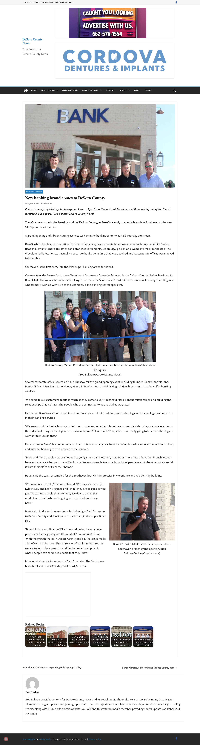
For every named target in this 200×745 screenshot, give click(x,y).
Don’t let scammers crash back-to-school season (52, 2)
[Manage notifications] (6, 739)
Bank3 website (75, 561)
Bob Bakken (47, 203)
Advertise (125, 90)
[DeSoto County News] (25, 90)
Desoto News (48, 90)
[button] (56, 90)
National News (70, 90)
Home (34, 90)
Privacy (148, 90)
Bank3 (106, 222)
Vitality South (45, 739)
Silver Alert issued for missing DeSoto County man (148, 667)
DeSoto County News (32, 41)
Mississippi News (90, 90)
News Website (28, 739)
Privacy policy (95, 739)
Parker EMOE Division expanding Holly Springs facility (53, 667)
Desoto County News (34, 192)
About (137, 90)
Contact (110, 90)
